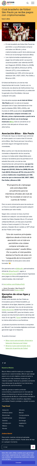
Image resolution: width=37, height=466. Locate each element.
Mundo (4, 428)
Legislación (22, 423)
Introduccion (6, 423)
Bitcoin (21, 412)
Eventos (4, 420)
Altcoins (21, 410)
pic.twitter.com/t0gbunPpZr (14, 284)
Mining (21, 426)
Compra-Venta (24, 415)
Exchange (22, 420)
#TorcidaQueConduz (9, 274)
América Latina (7, 412)
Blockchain (6, 415)
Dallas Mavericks (8, 310)
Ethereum (22, 418)
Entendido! (18, 462)
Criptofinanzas (7, 418)
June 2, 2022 (19, 290)
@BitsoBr (19, 268)
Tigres (18, 317)
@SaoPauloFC (14, 271)
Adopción (5, 410)
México (4, 426)
